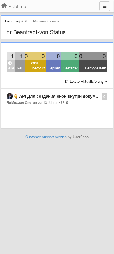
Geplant (54, 68)
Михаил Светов (24, 102)
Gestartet (70, 68)
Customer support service (46, 136)
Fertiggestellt (95, 68)
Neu (20, 68)
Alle (11, 68)
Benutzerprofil (16, 21)
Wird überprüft (38, 65)
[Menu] (104, 6)
